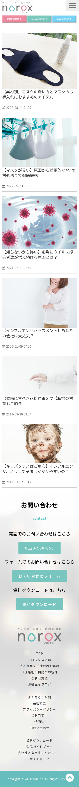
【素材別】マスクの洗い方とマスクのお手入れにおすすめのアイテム (37, 94)
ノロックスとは (39, 660)
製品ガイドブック (39, 746)
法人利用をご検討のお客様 (39, 666)
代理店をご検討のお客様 (39, 672)
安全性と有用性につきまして (39, 753)
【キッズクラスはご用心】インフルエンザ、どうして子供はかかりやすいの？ (37, 468)
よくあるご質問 (39, 697)
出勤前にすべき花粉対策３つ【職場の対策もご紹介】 (37, 400)
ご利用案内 (39, 715)
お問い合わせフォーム (39, 576)
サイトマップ (40, 759)
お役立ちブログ (39, 684)
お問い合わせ (40, 728)
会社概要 (39, 703)
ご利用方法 (39, 678)
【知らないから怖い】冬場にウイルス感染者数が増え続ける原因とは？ (37, 254)
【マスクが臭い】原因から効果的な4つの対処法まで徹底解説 (38, 172)
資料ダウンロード (39, 604)
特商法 (39, 721)
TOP (39, 653)
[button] (72, 5)
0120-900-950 (39, 548)
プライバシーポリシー (39, 709)
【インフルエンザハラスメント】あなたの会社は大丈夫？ (37, 332)
